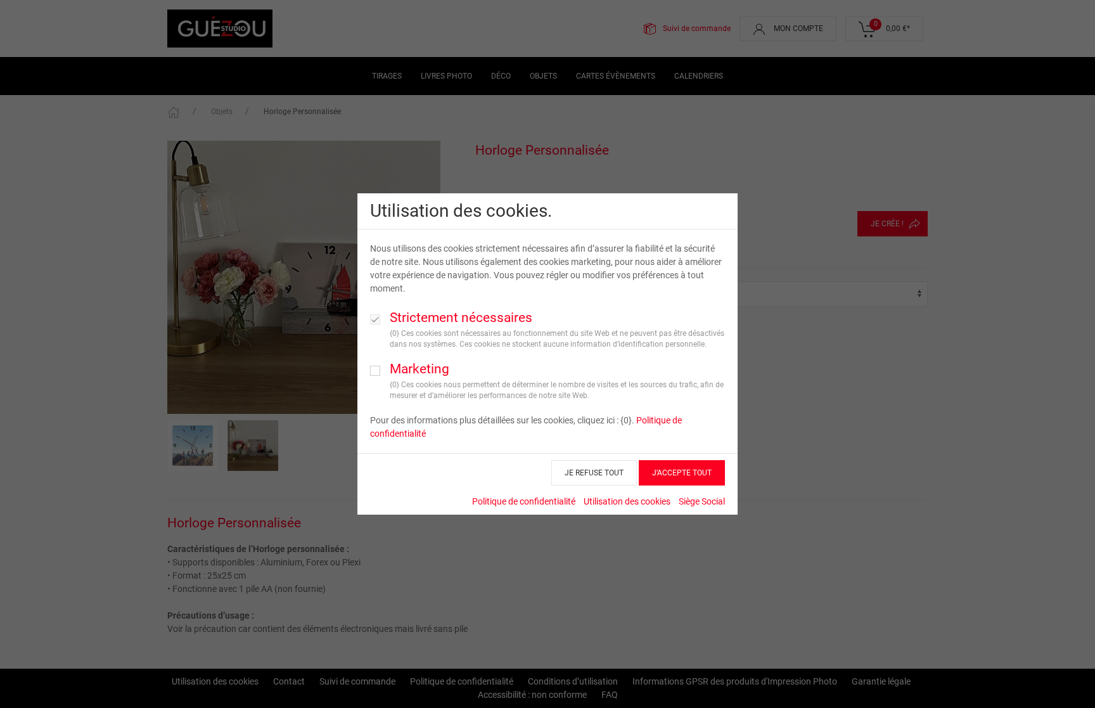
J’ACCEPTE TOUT (682, 472)
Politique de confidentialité (523, 501)
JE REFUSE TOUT (594, 472)
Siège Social (702, 501)
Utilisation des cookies (627, 501)
